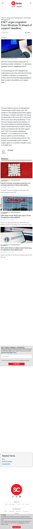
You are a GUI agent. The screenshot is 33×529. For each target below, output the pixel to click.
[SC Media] (16, 3)
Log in (13, 6)
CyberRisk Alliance (12, 504)
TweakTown (17, 66)
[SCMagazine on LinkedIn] (20, 497)
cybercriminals (24, 78)
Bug (3, 459)
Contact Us (18, 504)
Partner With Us (16, 513)
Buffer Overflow (7, 461)
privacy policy (22, 522)
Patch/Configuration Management (12, 18)
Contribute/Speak (11, 511)
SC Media (6, 504)
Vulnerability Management (11, 180)
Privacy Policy (27, 360)
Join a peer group (25, 511)
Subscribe (16, 364)
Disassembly (6, 464)
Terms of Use (21, 360)
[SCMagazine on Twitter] (16, 497)
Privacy (27, 504)
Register (19, 6)
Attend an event (18, 511)
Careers (23, 504)
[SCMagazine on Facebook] (13, 497)
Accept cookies (16, 527)
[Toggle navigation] (3, 3)
